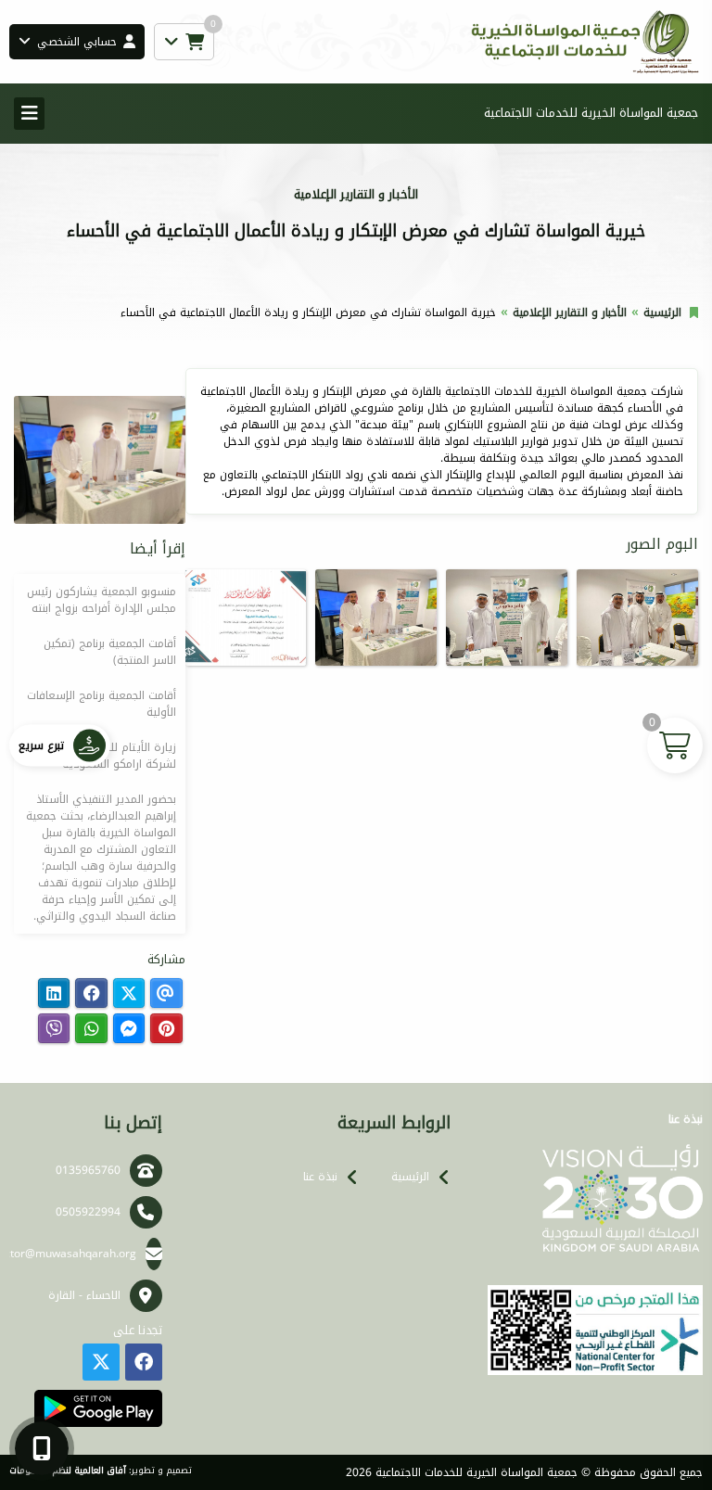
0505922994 (88, 1212)
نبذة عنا (320, 1176)
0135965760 (88, 1170)
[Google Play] (97, 1408)
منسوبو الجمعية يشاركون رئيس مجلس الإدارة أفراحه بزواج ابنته (101, 599)
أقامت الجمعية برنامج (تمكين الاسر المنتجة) (110, 651)
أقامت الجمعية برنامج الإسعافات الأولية (101, 703)
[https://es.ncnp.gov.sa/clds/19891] (595, 1331)
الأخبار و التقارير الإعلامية (570, 312)
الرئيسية (662, 312)
